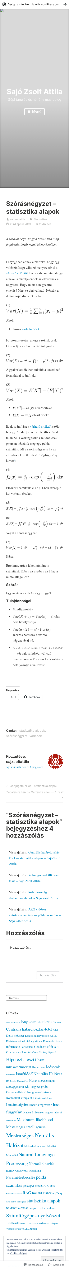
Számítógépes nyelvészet (33, 1215)
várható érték (31, 329)
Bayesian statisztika (38, 1021)
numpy (10, 1170)
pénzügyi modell (33, 1185)
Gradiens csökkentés (19, 1052)
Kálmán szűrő (40, 1098)
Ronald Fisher (41, 1192)
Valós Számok (32, 1223)
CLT (55, 1029)
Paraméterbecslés (20, 1177)
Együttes (42, 1035)
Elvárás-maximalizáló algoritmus (24, 1041)
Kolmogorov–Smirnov (38, 1092)
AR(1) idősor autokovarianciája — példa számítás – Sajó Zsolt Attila (35, 915)
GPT (56, 1047)
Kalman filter (22, 1081)
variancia (36, 736)
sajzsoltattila (17, 219)
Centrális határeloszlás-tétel (29, 1029)
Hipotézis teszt (20, 1059)
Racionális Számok (14, 1193)
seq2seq (57, 1193)
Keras (33, 1080)
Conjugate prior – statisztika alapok (31, 786)
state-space (21, 1201)
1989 (8, 1022)
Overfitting (35, 1170)
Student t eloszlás (17, 1208)
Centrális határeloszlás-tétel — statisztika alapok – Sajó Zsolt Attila (34, 858)
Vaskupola (53, 1223)
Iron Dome (10, 1074)
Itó (7, 1081)
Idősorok (53, 1066)
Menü (36, 111)
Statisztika (40, 219)
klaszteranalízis (14, 1092)
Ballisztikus (15, 1022)
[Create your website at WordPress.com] (34, 4)
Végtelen (25, 1229)
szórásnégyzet (16, 736)
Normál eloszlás (41, 1163)
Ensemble (48, 1041)
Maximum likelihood (35, 1119)
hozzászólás (48, 975)
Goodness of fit (43, 1046)
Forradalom (27, 1047)
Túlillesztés (13, 1223)
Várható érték (13, 1228)
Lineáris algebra (17, 1104)
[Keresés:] (26, 997)
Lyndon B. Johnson (33, 1112)
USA (23, 1223)
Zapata (33, 1228)
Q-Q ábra (49, 1185)
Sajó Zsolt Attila (34, 91)
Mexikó (51, 1146)
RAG (27, 1192)
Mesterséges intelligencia (26, 1126)
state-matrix (11, 1201)
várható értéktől (17, 273)
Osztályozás (21, 1170)
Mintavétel (12, 1155)
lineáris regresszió (40, 1104)
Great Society (39, 1052)
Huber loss (38, 1067)
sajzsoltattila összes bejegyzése (24, 767)
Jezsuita (13, 1081)
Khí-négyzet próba (36, 1086)
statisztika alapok (32, 730)
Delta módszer (15, 1035)
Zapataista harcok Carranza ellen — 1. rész (35, 794)
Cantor (58, 1022)
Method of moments (35, 1146)
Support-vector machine (42, 1208)
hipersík (52, 1052)
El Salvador (52, 1036)
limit (51, 1098)
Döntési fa (30, 1035)
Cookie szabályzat (18, 1253)
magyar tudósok (53, 1112)
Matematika (11, 1120)
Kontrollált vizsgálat (19, 1098)
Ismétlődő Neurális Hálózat (39, 1073)
